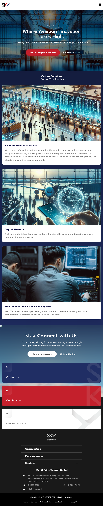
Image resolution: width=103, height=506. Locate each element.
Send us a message (42, 354)
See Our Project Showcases (42, 52)
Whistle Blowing (67, 354)
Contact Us (68, 52)
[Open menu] (100, 5)
